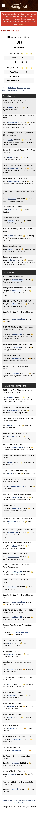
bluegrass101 (13, 168)
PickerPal (15, 508)
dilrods (14, 304)
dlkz (9, 210)
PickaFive (11, 260)
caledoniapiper (13, 181)
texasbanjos (16, 347)
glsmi (10, 157)
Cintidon (11, 436)
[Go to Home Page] (19, 5)
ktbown (11, 706)
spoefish (15, 789)
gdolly (10, 140)
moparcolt (12, 774)
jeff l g (10, 684)
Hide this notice (21, 24)
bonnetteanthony (18, 319)
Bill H (10, 473)
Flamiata (11, 221)
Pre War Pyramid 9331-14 (21, 632)
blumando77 (16, 291)
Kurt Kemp (12, 199)
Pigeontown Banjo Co (16, 486)
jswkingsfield (17, 334)
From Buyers (21, 88)
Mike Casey (12, 695)
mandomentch (17, 280)
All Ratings (12, 88)
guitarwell (12, 522)
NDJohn (10, 107)
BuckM (10, 236)
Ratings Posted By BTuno (15, 90)
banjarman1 (12, 122)
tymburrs (15, 373)
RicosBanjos (16, 358)
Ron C (10, 249)
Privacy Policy (18, 800)
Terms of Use (7, 800)
